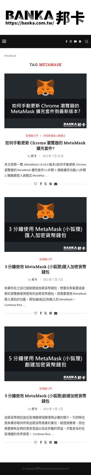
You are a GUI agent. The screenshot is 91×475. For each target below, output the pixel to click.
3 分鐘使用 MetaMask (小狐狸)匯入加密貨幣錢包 (45, 269)
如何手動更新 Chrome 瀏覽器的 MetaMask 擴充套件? (45, 145)
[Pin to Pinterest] (50, 184)
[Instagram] (42, 32)
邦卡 (34, 156)
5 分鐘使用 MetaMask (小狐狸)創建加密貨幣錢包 (45, 398)
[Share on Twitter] (45, 184)
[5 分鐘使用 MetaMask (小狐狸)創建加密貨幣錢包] (45, 353)
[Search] (86, 41)
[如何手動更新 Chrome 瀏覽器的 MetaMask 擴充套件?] (45, 101)
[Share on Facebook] (41, 184)
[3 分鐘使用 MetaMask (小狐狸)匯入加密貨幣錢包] (45, 224)
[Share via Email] (55, 184)
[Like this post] (35, 184)
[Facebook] (37, 32)
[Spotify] (54, 32)
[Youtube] (48, 32)
